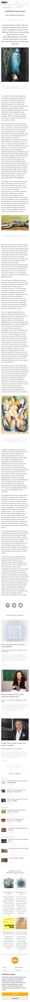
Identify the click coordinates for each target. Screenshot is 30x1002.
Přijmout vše (15, 994)
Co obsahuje (18, 970)
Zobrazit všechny (14, 766)
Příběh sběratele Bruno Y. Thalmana (11, 749)
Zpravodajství (11, 7)
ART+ (4, 7)
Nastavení (15, 998)
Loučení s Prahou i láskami (16, 858)
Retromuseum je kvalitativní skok (18, 848)
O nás (4, 970)
